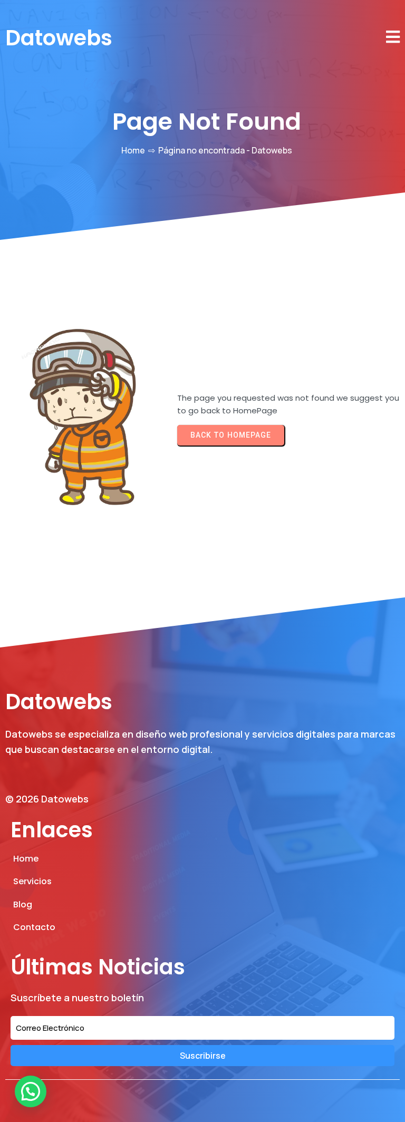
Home (133, 150)
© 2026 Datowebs (47, 798)
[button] (30, 1091)
